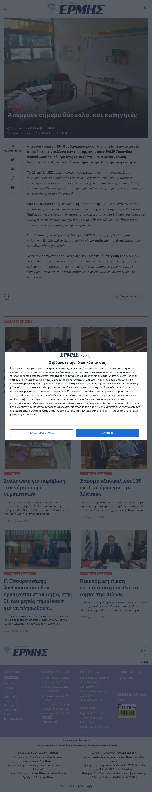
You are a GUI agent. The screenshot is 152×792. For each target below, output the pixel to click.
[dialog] (76, 396)
